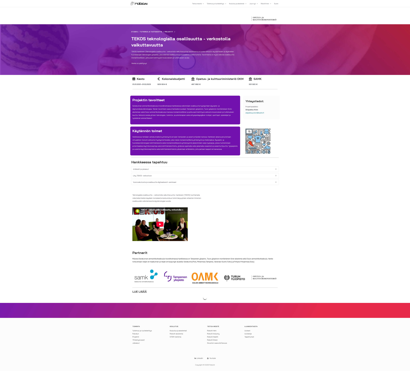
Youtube (212, 358)
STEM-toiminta (175, 337)
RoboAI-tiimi (265, 4)
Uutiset (247, 331)
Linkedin (199, 358)
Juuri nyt (252, 4)
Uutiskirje (248, 334)
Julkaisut (136, 343)
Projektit (169, 32)
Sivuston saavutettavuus (217, 343)
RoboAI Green (212, 340)
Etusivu (134, 32)
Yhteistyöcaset (138, 340)
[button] (205, 169)
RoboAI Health (212, 337)
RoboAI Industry (213, 334)
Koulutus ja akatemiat (236, 4)
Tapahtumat (249, 337)
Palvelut (135, 334)
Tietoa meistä (197, 4)
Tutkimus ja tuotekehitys (215, 4)
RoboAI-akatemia (176, 334)
